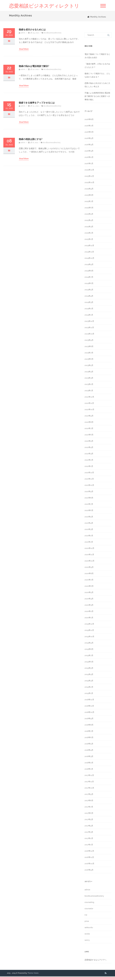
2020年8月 (89, 573)
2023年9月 (89, 340)
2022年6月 (89, 435)
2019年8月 (89, 649)
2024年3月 (89, 302)
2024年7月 (89, 277)
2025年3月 (89, 227)
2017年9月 (89, 794)
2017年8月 (89, 800)
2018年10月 (89, 712)
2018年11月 (89, 706)
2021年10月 (89, 485)
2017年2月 (89, 838)
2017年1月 (89, 845)
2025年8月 (89, 195)
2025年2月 (89, 233)
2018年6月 (89, 737)
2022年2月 (89, 460)
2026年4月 (89, 145)
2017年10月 (89, 788)
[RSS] (105, 973)
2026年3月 (89, 151)
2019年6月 (89, 662)
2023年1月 (89, 390)
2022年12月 (89, 397)
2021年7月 (89, 504)
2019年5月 (89, 668)
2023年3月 (89, 378)
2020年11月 (89, 554)
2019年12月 (89, 624)
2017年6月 (89, 813)
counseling (89, 902)
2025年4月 (89, 220)
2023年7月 (89, 353)
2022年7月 (89, 428)
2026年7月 (89, 126)
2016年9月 (89, 870)
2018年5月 (89, 744)
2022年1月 (89, 466)
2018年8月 (89, 725)
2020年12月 (89, 548)
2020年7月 (89, 580)
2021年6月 (89, 510)
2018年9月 (89, 718)
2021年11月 (89, 479)
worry (87, 940)
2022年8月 (89, 422)
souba (87, 934)
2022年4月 (89, 447)
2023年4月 (89, 372)
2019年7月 (89, 655)
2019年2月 (89, 687)
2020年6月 (89, 586)
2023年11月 (89, 327)
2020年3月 (89, 605)
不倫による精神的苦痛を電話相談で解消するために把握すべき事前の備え (97, 96)
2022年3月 (89, 454)
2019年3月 (89, 681)
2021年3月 (89, 529)
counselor (89, 908)
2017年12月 (89, 775)
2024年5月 (89, 290)
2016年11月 (89, 857)
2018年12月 (89, 700)
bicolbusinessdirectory (52, 33)
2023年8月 (89, 346)
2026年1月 (89, 163)
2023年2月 (89, 384)
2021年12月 (89, 472)
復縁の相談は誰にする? (30, 139)
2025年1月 (89, 239)
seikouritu (89, 927)
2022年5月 (89, 441)
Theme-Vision (32, 973)
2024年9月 (89, 264)
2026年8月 (89, 119)
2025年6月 (89, 208)
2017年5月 (89, 819)
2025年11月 (89, 176)
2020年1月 (89, 618)
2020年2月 (89, 611)
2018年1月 (89, 769)
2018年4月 (89, 750)
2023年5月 (89, 365)
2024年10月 (89, 258)
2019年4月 (89, 674)
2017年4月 (89, 826)
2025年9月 (89, 189)
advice (87, 890)
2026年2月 (89, 157)
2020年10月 (89, 561)
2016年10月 (89, 863)
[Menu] (103, 6)
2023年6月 (89, 359)
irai (86, 915)
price (87, 921)
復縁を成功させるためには (32, 29)
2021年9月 (89, 491)
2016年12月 (89, 851)
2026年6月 (89, 132)
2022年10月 (89, 409)
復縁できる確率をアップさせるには (37, 102)
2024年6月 (89, 283)
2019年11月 (89, 630)
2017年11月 (89, 782)
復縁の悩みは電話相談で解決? (34, 66)
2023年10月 (89, 334)
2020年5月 (89, 592)
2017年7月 (89, 807)
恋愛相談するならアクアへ (95, 960)
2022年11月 (89, 403)
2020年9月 (89, 567)
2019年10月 (89, 636)
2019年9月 (89, 643)
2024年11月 (89, 252)
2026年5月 (89, 138)
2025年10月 (89, 182)
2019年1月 (89, 693)
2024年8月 (89, 271)
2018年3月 (89, 756)
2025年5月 (89, 214)
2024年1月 (89, 315)
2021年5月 (89, 517)
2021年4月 (89, 523)
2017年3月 (89, 832)
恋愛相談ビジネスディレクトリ (44, 6)
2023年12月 (89, 321)
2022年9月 (89, 416)
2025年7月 (89, 201)
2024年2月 (89, 308)
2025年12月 (89, 170)
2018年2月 (89, 763)
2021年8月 (89, 498)
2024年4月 (89, 296)
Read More (23, 49)
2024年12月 (89, 245)
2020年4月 (89, 599)
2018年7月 (89, 731)
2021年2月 (89, 536)
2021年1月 (89, 542)
